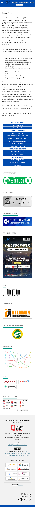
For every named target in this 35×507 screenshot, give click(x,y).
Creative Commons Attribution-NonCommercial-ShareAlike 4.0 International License (17, 453)
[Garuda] (23, 471)
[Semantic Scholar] (11, 480)
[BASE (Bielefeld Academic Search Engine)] (11, 466)
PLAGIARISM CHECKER (17, 162)
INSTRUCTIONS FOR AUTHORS (17, 138)
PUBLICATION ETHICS (17, 146)
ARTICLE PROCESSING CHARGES (17, 136)
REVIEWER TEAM (17, 128)
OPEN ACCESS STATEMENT (17, 141)
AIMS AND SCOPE (17, 133)
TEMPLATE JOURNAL (17, 160)
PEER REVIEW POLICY (18, 144)
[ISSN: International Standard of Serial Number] (24, 475)
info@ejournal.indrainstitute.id (17, 445)
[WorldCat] (24, 480)
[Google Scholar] (11, 475)
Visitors (20, 485)
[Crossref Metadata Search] (24, 466)
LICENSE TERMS (17, 154)
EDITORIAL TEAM (17, 125)
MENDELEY (17, 165)
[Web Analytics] (15, 485)
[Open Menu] (2, 2)
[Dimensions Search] (11, 471)
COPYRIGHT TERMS (17, 152)
